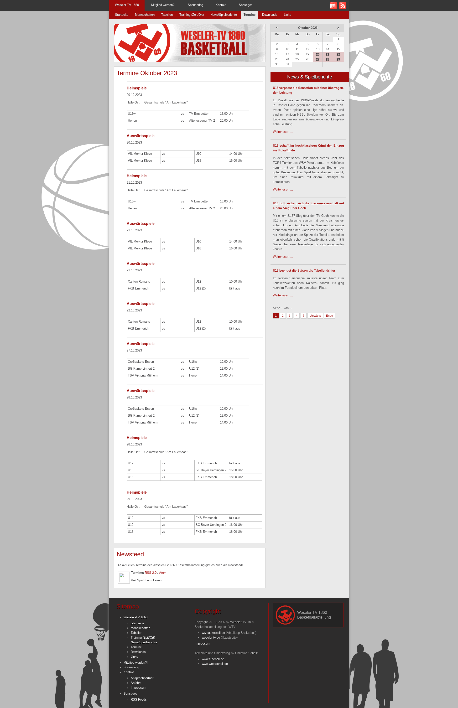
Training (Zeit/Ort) (191, 14)
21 (327, 54)
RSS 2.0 (150, 572)
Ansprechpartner (142, 678)
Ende (329, 315)
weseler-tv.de (211, 637)
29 (338, 59)
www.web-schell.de (215, 664)
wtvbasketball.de (213, 633)
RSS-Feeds (139, 699)
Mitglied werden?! (163, 5)
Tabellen (167, 14)
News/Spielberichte (223, 14)
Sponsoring (195, 5)
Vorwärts (315, 315)
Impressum (138, 687)
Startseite (121, 14)
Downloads (269, 14)
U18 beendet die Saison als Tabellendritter (304, 270)
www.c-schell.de (213, 659)
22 (338, 54)
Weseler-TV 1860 (127, 5)
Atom (163, 572)
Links (287, 14)
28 (327, 59)
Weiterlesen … (283, 132)
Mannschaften (145, 14)
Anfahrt (136, 683)
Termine (136, 647)
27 (317, 59)
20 (317, 54)
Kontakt (221, 5)
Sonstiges (246, 5)
